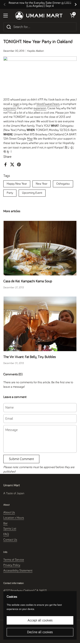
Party (10, 192)
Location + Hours (13, 517)
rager (16, 104)
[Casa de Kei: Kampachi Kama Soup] (40, 248)
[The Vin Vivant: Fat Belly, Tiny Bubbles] (40, 323)
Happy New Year (17, 183)
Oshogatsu (63, 183)
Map (30, 138)
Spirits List (9, 528)
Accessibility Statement (17, 570)
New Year (41, 183)
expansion (9, 108)
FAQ (6, 534)
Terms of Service (13, 559)
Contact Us (10, 539)
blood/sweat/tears (48, 104)
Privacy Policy (11, 565)
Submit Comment (21, 459)
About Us (9, 512)
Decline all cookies (40, 632)
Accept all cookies (40, 620)
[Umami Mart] (38, 15)
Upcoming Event (32, 192)
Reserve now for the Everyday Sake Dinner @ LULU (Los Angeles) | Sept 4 (40, 4)
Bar (5, 523)
